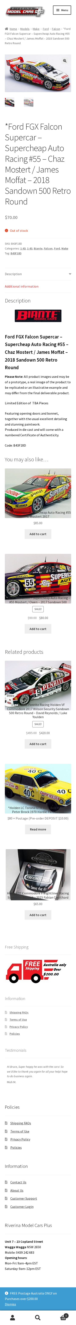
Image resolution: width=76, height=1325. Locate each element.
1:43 (23, 248)
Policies (15, 1034)
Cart (59, 1314)
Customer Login (22, 1206)
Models (25, 29)
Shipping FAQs (19, 1012)
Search (38, 1318)
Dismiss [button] (10, 1304)
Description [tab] (13, 274)
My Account (12, 1318)
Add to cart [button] (38, 534)
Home (13, 29)
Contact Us (18, 1182)
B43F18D (16, 253)
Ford (46, 29)
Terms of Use (18, 1019)
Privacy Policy (19, 1027)
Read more (38, 829)
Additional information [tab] (21, 286)
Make (36, 29)
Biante (38, 248)
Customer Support (23, 1198)
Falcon (56, 29)
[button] (64, 60)
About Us (16, 1190)
